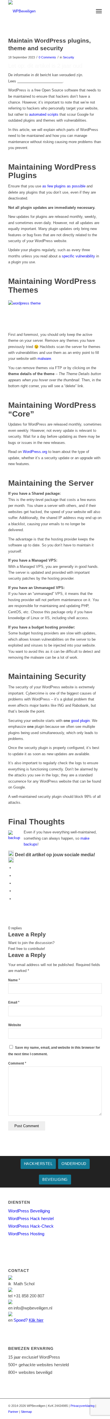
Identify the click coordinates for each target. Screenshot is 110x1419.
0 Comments (47, 57)
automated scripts (43, 114)
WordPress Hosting (26, 1233)
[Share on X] (15, 875)
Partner (13, 1411)
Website (14, 1025)
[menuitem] (99, 11)
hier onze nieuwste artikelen (40, 81)
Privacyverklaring (82, 1405)
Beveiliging (55, 1179)
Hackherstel (38, 1164)
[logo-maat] (45, 11)
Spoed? (28, 1320)
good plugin (80, 721)
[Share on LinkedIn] (15, 891)
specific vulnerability (78, 256)
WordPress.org (35, 452)
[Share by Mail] (15, 899)
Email (13, 1002)
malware (44, 358)
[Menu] (99, 11)
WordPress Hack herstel (31, 1218)
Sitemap (26, 1411)
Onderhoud (73, 1164)
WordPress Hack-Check (31, 1226)
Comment (17, 1063)
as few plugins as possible (63, 186)
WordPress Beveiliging (29, 1210)
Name (14, 980)
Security (68, 57)
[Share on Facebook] (15, 868)
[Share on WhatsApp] (15, 883)
